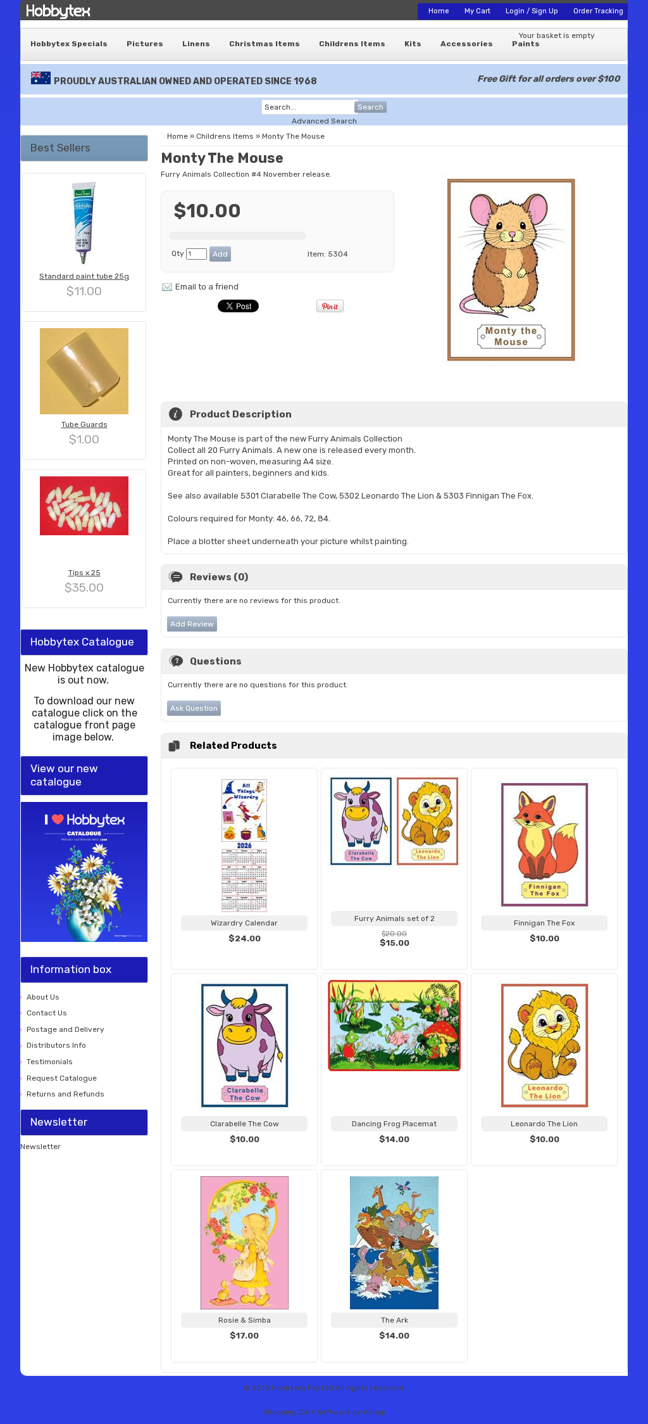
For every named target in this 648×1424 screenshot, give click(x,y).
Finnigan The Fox (544, 923)
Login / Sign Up (532, 11)
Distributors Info (56, 1045)
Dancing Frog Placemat (394, 1123)
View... (244, 954)
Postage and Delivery (65, 1029)
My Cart (477, 11)
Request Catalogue (62, 1078)
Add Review (192, 624)
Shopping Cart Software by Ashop (324, 1412)
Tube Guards (84, 424)
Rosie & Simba (244, 1320)
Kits (412, 43)
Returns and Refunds (65, 1094)
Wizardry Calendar (244, 923)
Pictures (145, 43)
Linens (196, 43)
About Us (43, 997)
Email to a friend (207, 286)
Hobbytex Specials (69, 43)
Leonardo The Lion (544, 1123)
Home (438, 11)
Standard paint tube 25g (84, 276)
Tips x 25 (84, 572)
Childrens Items (352, 43)
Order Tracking (598, 11)
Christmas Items (264, 43)
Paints (526, 43)
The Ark (394, 1320)
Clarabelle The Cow (244, 1123)
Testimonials (50, 1061)
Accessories (466, 43)
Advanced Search (324, 121)
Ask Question (194, 708)
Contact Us (47, 1012)
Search (370, 107)
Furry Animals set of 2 (394, 918)
